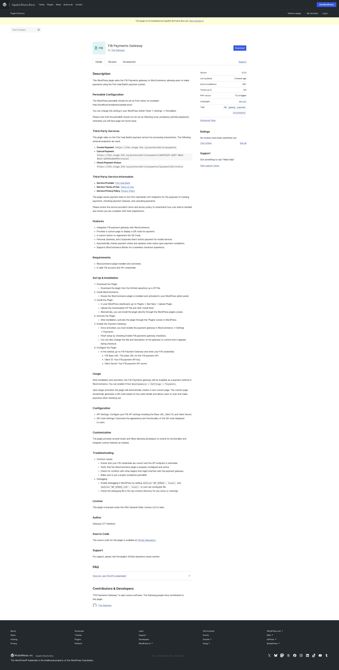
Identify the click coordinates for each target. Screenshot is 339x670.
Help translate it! (196, 21)
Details (98, 61)
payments (241, 107)
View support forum (209, 165)
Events (206, 635)
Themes (78, 635)
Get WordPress (326, 4)
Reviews (112, 61)
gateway (232, 107)
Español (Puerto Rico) (44, 656)
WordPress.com (275, 631)
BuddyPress (273, 643)
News (13, 635)
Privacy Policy (128, 191)
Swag (206, 643)
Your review (206, 143)
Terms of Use (127, 187)
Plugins (78, 639)
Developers (144, 639)
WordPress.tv (146, 643)
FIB (225, 107)
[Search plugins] (38, 29)
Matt (270, 635)
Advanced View (208, 120)
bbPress (271, 639)
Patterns (78, 643)
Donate (207, 639)
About (13, 631)
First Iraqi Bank (122, 183)
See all (243, 143)
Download (240, 48)
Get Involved (208, 631)
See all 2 (242, 101)
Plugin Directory (18, 13)
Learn (141, 631)
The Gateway (118, 50)
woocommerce (239, 113)
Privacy (14, 643)
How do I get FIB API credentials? (109, 576)
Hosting (14, 639)
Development (129, 61)
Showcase (79, 631)
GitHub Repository (147, 540)
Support (242, 61)
